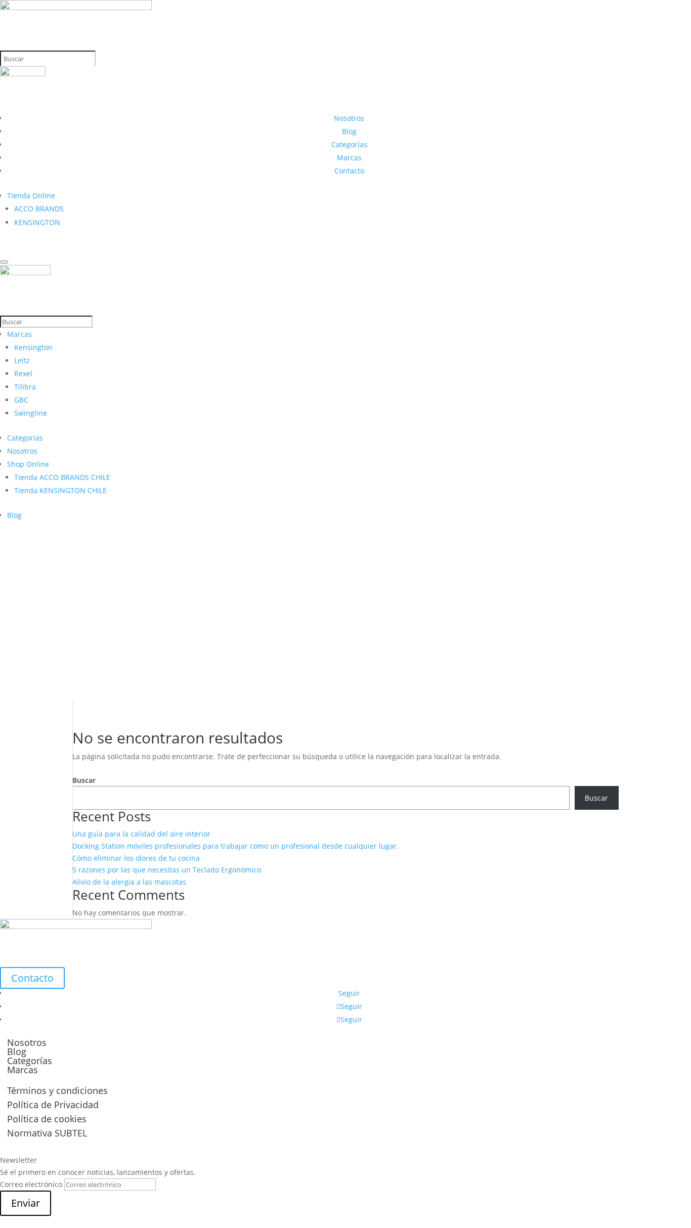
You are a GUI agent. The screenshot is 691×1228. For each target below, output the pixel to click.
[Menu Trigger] (4, 262)
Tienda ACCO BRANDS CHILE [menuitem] (62, 477)
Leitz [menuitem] (22, 360)
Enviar (25, 1203)
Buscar (84, 780)
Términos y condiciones (57, 1090)
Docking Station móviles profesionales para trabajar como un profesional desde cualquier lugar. (235, 846)
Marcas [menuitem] (19, 334)
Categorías (349, 144)
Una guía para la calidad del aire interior (141, 834)
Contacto (349, 171)
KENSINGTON (37, 222)
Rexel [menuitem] (23, 373)
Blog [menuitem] (14, 515)
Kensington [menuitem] (33, 347)
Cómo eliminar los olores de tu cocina (136, 858)
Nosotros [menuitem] (22, 451)
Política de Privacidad (53, 1105)
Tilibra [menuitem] (25, 386)
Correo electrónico (31, 1184)
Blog (349, 131)
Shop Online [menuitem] (28, 464)
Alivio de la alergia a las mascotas (129, 882)
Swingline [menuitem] (30, 413)
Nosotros (349, 118)
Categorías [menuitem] (25, 438)
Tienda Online (31, 195)
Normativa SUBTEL (47, 1133)
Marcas (349, 157)
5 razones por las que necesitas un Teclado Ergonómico (166, 869)
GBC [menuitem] (21, 400)
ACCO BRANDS (39, 208)
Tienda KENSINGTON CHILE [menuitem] (60, 490)
